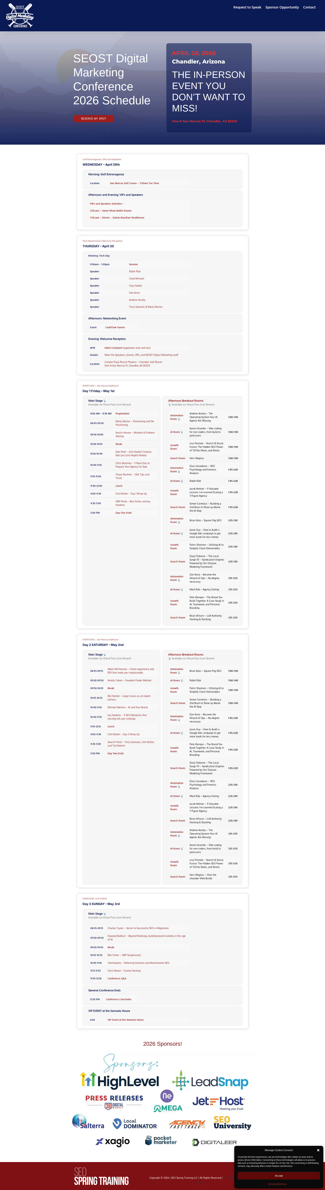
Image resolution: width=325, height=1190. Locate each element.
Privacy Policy (230, 1177)
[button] (318, 1150)
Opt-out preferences (277, 1184)
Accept (279, 1175)
